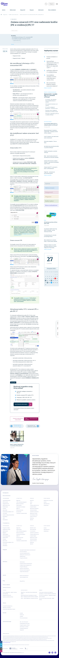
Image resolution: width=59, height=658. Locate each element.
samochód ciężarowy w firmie (34, 638)
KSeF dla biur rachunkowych (24, 644)
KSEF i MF (32, 500)
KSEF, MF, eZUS (33, 527)
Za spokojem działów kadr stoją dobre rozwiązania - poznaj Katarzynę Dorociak (50, 230)
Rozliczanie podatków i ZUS (8, 511)
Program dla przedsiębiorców (25, 565)
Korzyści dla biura (23, 551)
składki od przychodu (6, 641)
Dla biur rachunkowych (24, 575)
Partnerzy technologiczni (25, 570)
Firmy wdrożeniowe (23, 617)
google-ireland (52, 640)
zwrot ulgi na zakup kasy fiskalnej (18, 640)
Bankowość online (33, 513)
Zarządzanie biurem (6, 500)
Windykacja (5, 516)
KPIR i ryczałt (5, 502)
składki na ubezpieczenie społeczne (41, 639)
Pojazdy (4, 508)
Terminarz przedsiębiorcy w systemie (51, 57)
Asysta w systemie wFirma (8, 596)
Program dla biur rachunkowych (26, 563)
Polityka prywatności (24, 628)
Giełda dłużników (33, 510)
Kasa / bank (5, 510)
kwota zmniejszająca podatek (31, 639)
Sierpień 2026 (51, 268)
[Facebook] (1, 642)
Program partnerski (23, 558)
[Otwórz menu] (57, 4)
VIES (31, 503)
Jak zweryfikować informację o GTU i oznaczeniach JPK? (22, 37)
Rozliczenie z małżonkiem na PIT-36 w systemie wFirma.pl (51, 114)
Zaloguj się (51, 3)
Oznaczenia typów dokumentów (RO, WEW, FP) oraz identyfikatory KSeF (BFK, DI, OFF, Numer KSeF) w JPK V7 (53, 64)
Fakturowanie (13, 9)
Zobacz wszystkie (47, 88)
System (3, 9)
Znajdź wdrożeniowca (24, 571)
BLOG (45, 220)
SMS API (31, 519)
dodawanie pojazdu (18, 638)
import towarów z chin (12, 641)
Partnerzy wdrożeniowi (24, 568)
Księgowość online (6, 529)
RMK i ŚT (18, 508)
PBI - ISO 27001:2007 (24, 621)
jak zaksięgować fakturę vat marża (8, 638)
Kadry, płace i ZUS (6, 505)
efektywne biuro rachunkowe (43, 638)
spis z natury (47, 640)
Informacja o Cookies (24, 626)
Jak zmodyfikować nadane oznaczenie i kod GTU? (21, 38)
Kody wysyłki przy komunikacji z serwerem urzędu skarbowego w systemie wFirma (51, 78)
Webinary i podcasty (7, 607)
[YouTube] (52, 652)
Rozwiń (12, 44)
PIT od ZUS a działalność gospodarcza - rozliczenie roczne (51, 108)
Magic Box (18, 500)
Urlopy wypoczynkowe (6, 639)
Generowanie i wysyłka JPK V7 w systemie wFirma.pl (52, 71)
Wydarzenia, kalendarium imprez (9, 609)
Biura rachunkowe (52, 9)
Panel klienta (5, 519)
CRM (4, 518)
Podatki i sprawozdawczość (50, 92)
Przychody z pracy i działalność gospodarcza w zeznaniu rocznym (51, 111)
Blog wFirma (22, 581)
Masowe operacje (20, 503)
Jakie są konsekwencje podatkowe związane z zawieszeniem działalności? (52, 84)
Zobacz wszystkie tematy (6, 642)
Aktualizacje (46, 505)
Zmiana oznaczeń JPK (17, 42)
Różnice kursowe (19, 510)
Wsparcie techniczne (7, 595)
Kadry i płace (41, 9)
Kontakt (21, 613)
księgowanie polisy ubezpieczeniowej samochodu (38, 640)
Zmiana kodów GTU (17, 40)
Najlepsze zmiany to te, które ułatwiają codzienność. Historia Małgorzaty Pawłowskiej (50, 246)
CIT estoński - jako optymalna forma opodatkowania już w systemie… (50, 101)
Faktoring (32, 518)
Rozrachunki (18, 511)
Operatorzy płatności (34, 511)
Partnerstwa (22, 561)
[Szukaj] (46, 4)
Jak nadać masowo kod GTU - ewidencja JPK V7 (24, 234)
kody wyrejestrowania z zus (14, 639)
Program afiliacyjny (23, 566)
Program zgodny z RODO (25, 625)
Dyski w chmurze (33, 516)
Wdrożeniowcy (47, 503)
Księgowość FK (6, 503)
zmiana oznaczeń (14, 30)
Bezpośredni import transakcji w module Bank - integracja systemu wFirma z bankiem (51, 132)
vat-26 (14, 638)
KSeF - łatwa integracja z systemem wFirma (29, 598)
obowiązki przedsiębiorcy (26, 640)
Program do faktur (6, 527)
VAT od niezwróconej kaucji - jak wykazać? (51, 104)
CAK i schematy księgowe (21, 502)
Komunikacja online (34, 514)
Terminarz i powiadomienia (21, 513)
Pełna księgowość (6, 535)
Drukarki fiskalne (33, 506)
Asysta (45, 502)
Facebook (22, 614)
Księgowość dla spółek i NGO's (15, 644)
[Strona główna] (1, 14)
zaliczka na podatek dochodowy (8, 640)
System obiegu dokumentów (8, 514)
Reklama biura (22, 556)
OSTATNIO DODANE (47, 121)
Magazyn (32, 9)
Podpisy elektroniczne (34, 505)
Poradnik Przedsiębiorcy (7, 605)
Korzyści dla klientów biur (25, 553)
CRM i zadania (5, 534)
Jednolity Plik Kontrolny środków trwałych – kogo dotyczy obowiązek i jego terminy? (51, 162)
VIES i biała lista (33, 529)
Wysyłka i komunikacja (20, 506)
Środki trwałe (5, 506)
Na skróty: (13, 35)
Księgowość (22, 9)
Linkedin (21, 616)
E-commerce (32, 531)
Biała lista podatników (34, 508)
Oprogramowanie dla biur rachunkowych (27, 550)
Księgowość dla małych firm (7, 644)
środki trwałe (50, 638)
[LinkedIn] (1, 646)
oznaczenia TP (27, 298)
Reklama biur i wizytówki (48, 500)
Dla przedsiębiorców (24, 577)
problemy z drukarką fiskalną (22, 639)
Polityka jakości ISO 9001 (25, 623)
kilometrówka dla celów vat (25, 638)
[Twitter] (1, 644)
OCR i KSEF (5, 513)
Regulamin (22, 629)
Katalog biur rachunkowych (25, 554)
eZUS (31, 502)
